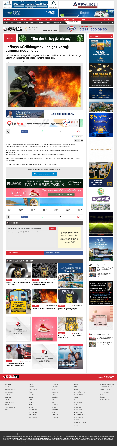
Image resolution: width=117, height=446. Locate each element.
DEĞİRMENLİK (33, 410)
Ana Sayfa (8, 384)
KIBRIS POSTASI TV (105, 400)
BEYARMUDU (55, 410)
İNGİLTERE (38, 19)
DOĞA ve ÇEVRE (78, 417)
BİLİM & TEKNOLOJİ (79, 415)
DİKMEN (54, 390)
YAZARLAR (14, 19)
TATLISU (54, 400)
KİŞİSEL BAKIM (78, 402)
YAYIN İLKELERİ (104, 392)
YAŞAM (76, 425)
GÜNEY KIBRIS (78, 410)
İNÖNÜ (54, 412)
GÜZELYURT (32, 395)
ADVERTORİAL (78, 412)
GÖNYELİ (31, 402)
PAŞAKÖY (54, 407)
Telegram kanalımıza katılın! (45, 174)
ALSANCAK (55, 384)
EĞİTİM (12, 22)
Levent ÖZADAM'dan (73, 22)
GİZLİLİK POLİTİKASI (106, 387)
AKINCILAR (32, 405)
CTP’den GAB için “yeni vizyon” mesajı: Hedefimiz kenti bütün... (105, 269)
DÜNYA (45, 19)
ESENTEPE (55, 392)
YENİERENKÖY (33, 417)
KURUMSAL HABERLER (107, 384)
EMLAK (76, 400)
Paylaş (24, 131)
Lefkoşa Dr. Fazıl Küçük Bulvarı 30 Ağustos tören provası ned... (105, 338)
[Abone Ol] (77, 136)
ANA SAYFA (7, 19)
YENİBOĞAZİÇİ (56, 417)
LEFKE (31, 397)
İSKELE (31, 392)
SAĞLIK (19, 22)
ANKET (73, 19)
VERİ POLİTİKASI (105, 390)
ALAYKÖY (32, 407)
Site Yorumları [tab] (13, 252)
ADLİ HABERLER (54, 19)
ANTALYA (7, 410)
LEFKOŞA (10, 38)
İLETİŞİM (102, 397)
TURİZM (48, 22)
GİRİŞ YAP (52, 229)
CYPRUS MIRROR (82, 19)
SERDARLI (55, 415)
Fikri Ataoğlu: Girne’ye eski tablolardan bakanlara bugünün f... (103, 274)
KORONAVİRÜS (78, 407)
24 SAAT (6, 22)
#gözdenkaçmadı (57, 22)
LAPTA (54, 395)
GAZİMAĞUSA (33, 390)
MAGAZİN (77, 420)
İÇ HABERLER (23, 19)
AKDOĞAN (55, 397)
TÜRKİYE (31, 19)
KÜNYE (102, 395)
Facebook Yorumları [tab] (53, 252)
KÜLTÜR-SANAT (40, 22)
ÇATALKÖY (55, 387)
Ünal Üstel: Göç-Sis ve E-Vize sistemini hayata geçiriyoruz (104, 343)
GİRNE (31, 384)
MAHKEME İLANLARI (80, 422)
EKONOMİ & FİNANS (28, 22)
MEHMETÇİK (32, 415)
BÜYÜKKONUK (33, 412)
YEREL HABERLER (65, 19)
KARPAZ (31, 400)
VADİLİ (54, 402)
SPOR (76, 405)
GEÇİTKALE (55, 405)
